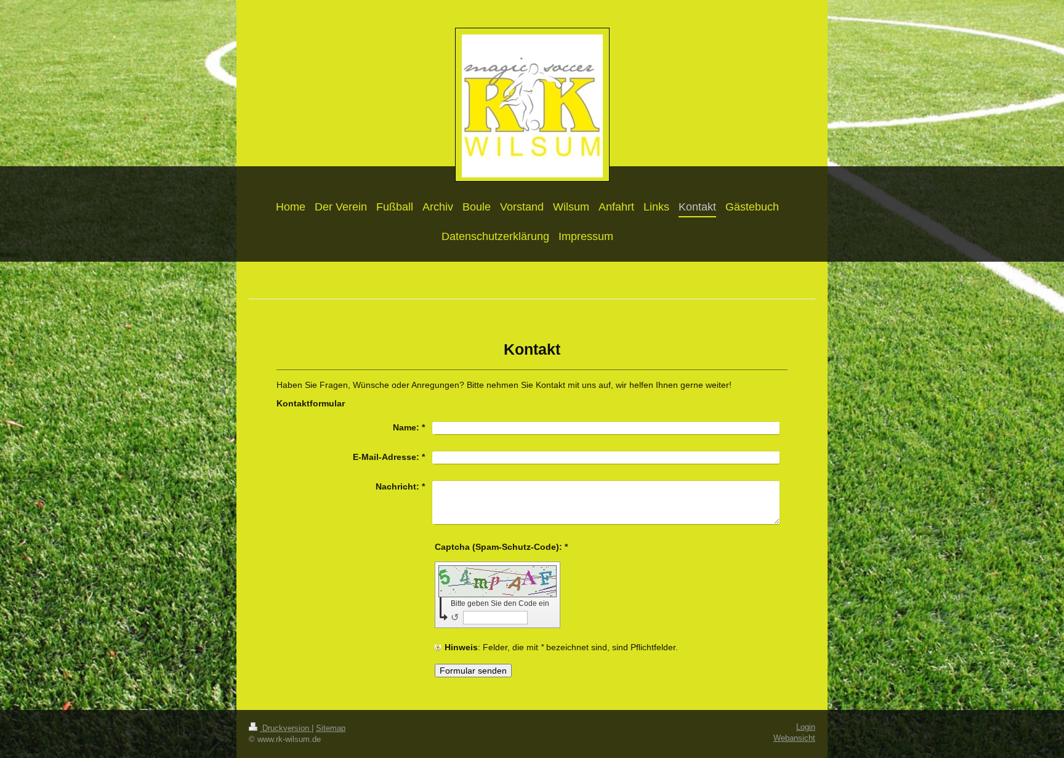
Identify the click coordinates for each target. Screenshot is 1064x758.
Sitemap (330, 728)
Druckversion (286, 728)
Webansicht (794, 738)
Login (805, 727)
